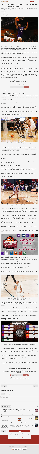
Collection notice (27, 446)
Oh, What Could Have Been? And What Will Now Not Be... (13, 409)
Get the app (24, 449)
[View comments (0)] (4, 15)
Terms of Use (24, 433)
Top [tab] (2, 406)
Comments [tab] (3, 393)
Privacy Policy (27, 434)
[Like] (2, 15)
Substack (14, 451)
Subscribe (32, 1)
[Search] (37, 406)
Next (35, 386)
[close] (29, 418)
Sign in (36, 1)
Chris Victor (30, 217)
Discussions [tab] (9, 406)
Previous (4, 386)
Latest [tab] (5, 406)
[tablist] (5, 394)
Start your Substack (16, 449)
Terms (23, 446)
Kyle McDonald (3, 11)
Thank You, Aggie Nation (6, 416)
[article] (19, 412)
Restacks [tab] (7, 393)
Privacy (20, 446)
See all (3, 431)
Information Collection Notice (19, 434)
